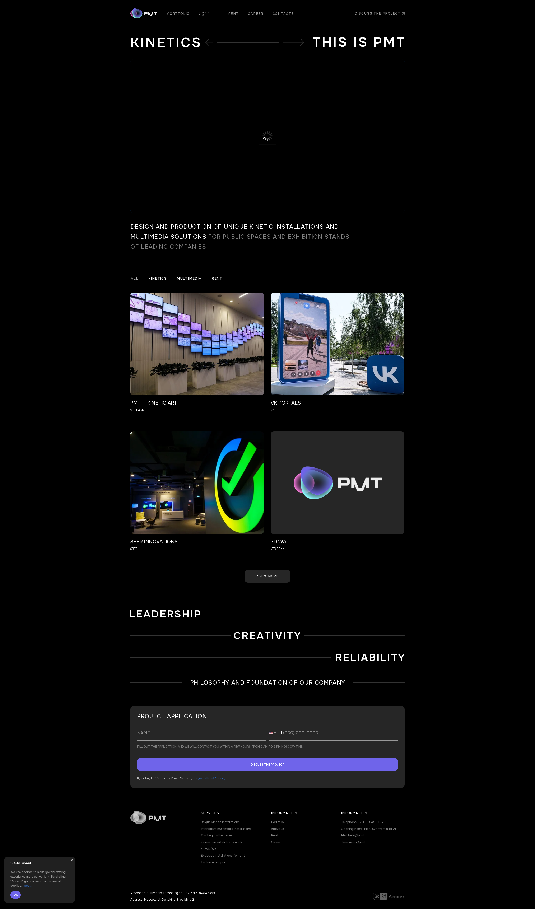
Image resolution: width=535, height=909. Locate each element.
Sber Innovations (154, 542)
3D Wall (281, 542)
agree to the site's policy (210, 778)
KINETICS (157, 278)
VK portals (286, 403)
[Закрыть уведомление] (72, 860)
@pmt (360, 842)
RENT (217, 278)
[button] (376, 13)
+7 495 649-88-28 (372, 822)
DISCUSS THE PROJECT (267, 764)
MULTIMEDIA (189, 278)
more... (27, 885)
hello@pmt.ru (357, 835)
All (134, 278)
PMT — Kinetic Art (153, 403)
